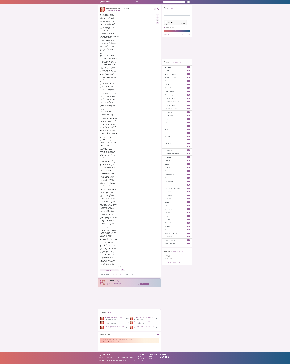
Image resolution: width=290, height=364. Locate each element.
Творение (177, 226)
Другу (177, 122)
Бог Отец (177, 84)
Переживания (177, 171)
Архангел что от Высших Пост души (143, 317)
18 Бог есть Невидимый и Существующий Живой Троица (119, 326)
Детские (177, 119)
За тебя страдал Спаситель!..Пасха (143, 322)
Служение (177, 212)
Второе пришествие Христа (177, 102)
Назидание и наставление (177, 153)
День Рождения (177, 115)
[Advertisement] (129, 298)
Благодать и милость (177, 81)
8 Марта (177, 70)
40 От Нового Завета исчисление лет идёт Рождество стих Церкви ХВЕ (123, 322)
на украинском (141, 358)
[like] (117, 270)
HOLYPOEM (110, 281)
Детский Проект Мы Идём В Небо (172, 262)
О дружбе (177, 160)
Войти (177, 31)
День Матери (177, 112)
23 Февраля (177, 67)
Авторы (125, 2)
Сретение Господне (177, 223)
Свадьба (177, 202)
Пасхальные (177, 167)
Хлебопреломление (177, 240)
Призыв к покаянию (177, 185)
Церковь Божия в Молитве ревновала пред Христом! (118, 317)
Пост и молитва (177, 181)
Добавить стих (139, 2)
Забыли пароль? (186, 34)
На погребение (177, 150)
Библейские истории (177, 74)
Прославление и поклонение (177, 188)
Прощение (177, 192)
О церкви (177, 164)
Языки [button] (130, 2)
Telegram (150, 358)
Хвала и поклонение (177, 237)
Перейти (144, 284)
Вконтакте (151, 356)
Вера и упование (177, 91)
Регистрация (167, 34)
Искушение (177, 133)
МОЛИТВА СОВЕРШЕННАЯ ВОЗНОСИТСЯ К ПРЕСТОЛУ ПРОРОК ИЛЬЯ (152, 326)
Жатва (177, 129)
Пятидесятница (177, 195)
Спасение (177, 219)
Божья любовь (177, 88)
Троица (177, 230)
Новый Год (177, 157)
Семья (177, 205)
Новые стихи (117, 2)
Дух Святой (177, 126)
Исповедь (177, 136)
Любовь (177, 147)
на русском (140, 356)
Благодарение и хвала (177, 77)
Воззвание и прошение (177, 95)
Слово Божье (177, 209)
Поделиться (108, 270)
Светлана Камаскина (114, 10)
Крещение (177, 140)
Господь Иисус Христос (177, 108)
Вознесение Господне (177, 98)
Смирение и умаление (177, 216)
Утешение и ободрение (177, 233)
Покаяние (177, 178)
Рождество (177, 198)
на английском (141, 360)
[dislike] (123, 270)
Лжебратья (177, 143)
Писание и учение (177, 174)
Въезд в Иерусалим (177, 105)
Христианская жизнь (177, 243)
